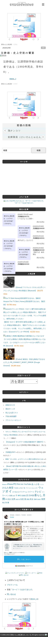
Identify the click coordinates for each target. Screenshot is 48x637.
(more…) (13, 79)
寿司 (19, 495)
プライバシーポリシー (13, 420)
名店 (14, 495)
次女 (9, 499)
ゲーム (24, 492)
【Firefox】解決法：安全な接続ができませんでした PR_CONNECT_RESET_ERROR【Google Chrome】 (24, 362)
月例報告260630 (38, 228)
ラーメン (5, 495)
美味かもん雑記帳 (21, 4)
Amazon (4, 484)
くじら (42, 484)
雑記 (43, 47)
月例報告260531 (38, 238)
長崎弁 (39, 499)
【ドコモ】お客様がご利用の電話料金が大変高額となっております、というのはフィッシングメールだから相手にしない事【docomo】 (24, 342)
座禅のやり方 (10, 405)
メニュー (43, 4)
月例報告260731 (23, 216)
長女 (31, 499)
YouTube (27, 484)
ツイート (30, 492)
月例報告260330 (23, 264)
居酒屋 (23, 495)
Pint (18, 484)
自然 (22, 499)
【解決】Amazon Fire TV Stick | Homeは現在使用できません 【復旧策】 (24, 301)
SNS (21, 484)
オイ (29, 469)
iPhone (10, 484)
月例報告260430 (38, 250)
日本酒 (31, 495)
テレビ (38, 491)
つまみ (16, 488)
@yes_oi (34, 599)
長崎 (35, 499)
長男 (43, 499)
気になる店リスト (11, 413)
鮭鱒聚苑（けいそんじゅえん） (26, 137)
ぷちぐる (22, 488)
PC (14, 484)
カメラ (19, 492)
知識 (17, 499)
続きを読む (41, 222)
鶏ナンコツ (14, 130)
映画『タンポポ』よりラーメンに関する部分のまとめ (24, 459)
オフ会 (14, 492)
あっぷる (35, 484)
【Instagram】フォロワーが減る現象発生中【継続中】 (24, 442)
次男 (13, 499)
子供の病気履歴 (10, 416)
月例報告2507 (10, 452)
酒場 (27, 499)
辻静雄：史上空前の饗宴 (18, 53)
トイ (43, 492)
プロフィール (12, 585)
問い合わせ (11, 594)
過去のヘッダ (10, 409)
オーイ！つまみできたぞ (22, 590)
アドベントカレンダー (32, 488)
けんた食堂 (7, 487)
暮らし (38, 495)
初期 (10, 495)
